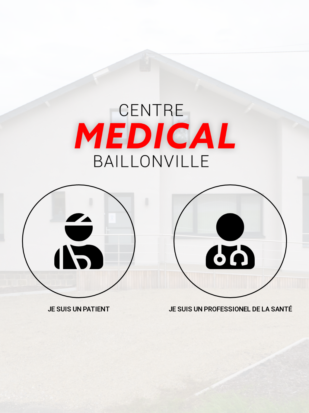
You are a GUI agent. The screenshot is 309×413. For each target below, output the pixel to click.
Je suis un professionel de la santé (230, 309)
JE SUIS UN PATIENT (79, 309)
